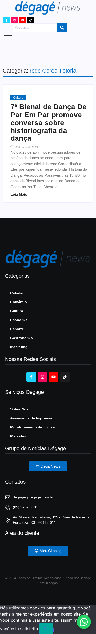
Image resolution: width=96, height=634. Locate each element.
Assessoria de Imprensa (31, 418)
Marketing (19, 347)
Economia (19, 320)
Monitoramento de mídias (32, 427)
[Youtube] (22, 20)
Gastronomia (21, 338)
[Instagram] (14, 20)
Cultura (18, 97)
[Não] (57, 630)
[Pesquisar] (62, 27)
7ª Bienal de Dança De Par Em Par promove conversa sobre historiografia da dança (48, 122)
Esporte (17, 329)
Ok (46, 628)
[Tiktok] (30, 20)
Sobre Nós (19, 409)
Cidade (16, 293)
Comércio (18, 302)
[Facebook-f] (6, 20)
